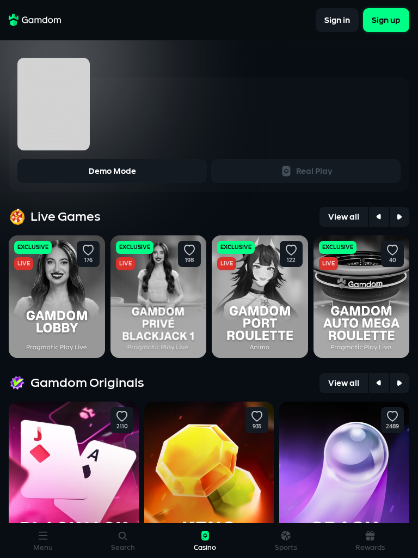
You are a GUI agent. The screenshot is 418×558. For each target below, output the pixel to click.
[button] (88, 250)
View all (343, 217)
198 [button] (189, 260)
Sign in (337, 20)
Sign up (386, 20)
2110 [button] (121, 426)
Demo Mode (112, 171)
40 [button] (392, 260)
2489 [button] (392, 426)
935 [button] (257, 426)
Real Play (314, 171)
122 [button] (291, 260)
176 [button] (88, 260)
